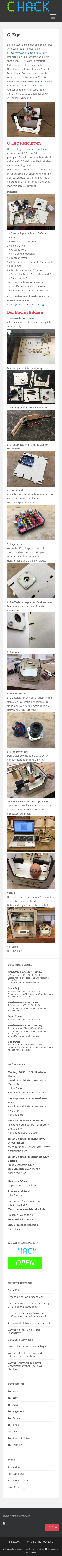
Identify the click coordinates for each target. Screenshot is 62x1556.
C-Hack (6, 1548)
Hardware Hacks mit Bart (23, 1002)
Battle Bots (14, 1290)
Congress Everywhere (20, 1339)
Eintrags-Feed (16, 1473)
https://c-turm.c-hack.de (22, 1185)
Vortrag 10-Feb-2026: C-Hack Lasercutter (24, 1331)
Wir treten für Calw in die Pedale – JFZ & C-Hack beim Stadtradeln (31, 1305)
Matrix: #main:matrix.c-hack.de (26, 1209)
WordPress (31, 1552)
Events (16, 1418)
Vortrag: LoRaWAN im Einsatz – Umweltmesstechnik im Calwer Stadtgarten (25, 1366)
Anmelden (14, 1467)
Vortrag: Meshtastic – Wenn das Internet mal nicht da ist (26, 1354)
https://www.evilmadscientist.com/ (27, 52)
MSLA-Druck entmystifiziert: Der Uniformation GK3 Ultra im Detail (27, 1315)
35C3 (15, 1404)
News (15, 1431)
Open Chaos (15, 1016)
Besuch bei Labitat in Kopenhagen (28, 1346)
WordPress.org (16, 1487)
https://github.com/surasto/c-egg (26, 304)
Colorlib (44, 1548)
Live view (52, 1527)
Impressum (15, 1541)
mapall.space (15, 1229)
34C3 (15, 1398)
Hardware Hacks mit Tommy (25, 972)
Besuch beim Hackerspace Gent (26, 1296)
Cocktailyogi (45, 81)
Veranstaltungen (24, 1164)
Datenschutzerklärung (39, 1541)
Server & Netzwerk (23, 1438)
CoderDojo (14, 988)
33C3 (15, 1391)
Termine (17, 1445)
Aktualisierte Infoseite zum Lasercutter (30, 1323)
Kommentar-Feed (18, 1480)
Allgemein (18, 1411)
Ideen (15, 1424)
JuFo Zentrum (15, 1195)
